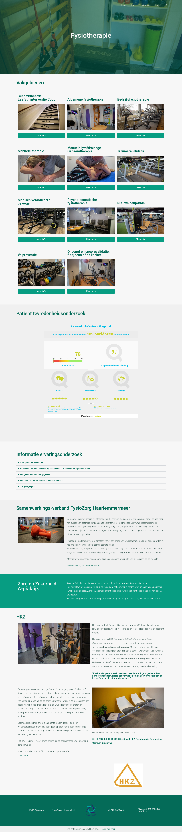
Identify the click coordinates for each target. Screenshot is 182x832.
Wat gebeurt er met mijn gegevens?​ (35, 474)
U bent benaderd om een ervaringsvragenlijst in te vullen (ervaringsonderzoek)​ (55, 468)
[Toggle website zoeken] (166, 5)
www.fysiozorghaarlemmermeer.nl (83, 565)
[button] (91, 463)
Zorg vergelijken (27, 487)
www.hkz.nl (23, 755)
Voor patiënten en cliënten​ (31, 462)
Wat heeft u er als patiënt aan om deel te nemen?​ (41, 480)
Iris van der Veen (107, 829)
